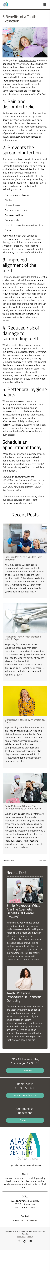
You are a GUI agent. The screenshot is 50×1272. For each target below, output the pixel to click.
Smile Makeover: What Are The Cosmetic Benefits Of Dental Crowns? (23, 807)
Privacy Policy (21, 1237)
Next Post (42, 860)
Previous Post (9, 860)
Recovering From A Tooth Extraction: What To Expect (23, 638)
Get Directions (25, 1070)
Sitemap (30, 1237)
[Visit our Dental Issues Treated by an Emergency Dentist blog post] (25, 701)
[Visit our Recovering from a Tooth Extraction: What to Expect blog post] (25, 618)
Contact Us (25, 1120)
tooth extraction (27, 60)
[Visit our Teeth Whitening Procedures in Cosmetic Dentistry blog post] (25, 990)
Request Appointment (25, 1095)
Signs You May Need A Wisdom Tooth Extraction (23, 558)
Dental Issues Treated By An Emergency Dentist (25, 721)
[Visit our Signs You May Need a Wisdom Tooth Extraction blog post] (25, 538)
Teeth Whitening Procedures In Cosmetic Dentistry (24, 996)
